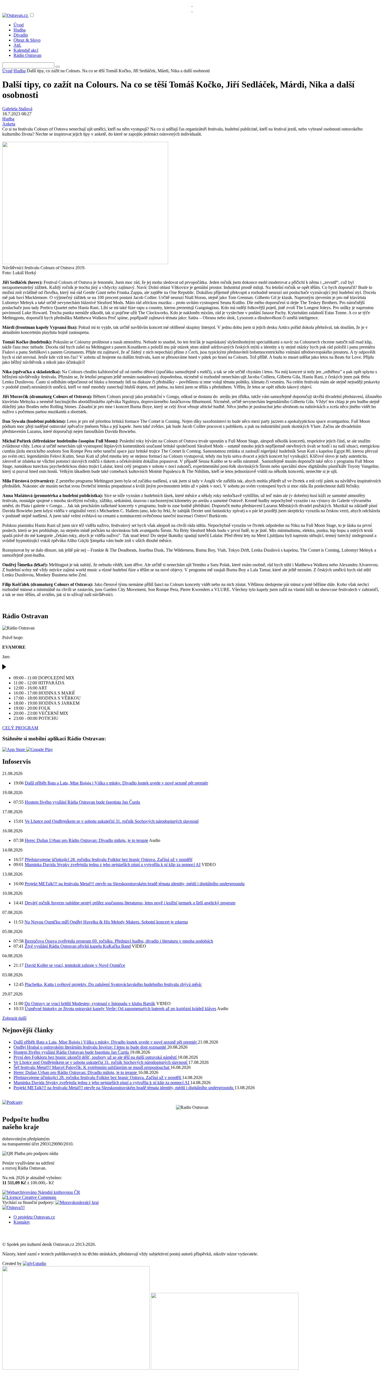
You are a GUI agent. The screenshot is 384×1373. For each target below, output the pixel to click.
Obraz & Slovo (26, 40)
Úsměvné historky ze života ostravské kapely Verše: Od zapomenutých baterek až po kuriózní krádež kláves (120, 1008)
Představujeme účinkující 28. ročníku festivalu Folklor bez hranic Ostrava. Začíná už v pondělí (108, 859)
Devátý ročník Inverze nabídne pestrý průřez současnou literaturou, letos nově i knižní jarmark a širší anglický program (130, 902)
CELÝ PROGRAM (20, 727)
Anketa (8, 124)
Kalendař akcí (25, 50)
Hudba (19, 30)
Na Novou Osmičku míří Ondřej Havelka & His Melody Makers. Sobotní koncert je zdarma (106, 922)
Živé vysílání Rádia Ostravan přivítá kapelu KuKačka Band (78, 946)
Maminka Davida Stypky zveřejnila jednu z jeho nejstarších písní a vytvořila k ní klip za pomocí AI (112, 864)
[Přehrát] (4, 668)
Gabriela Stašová (17, 108)
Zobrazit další (14, 1018)
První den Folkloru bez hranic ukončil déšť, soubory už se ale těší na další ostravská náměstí (95, 1057)
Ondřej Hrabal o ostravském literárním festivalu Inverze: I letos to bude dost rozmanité (90, 1047)
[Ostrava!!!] (13, 1207)
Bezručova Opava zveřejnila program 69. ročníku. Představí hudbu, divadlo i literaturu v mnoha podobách (119, 941)
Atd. (17, 45)
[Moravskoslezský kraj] (77, 1202)
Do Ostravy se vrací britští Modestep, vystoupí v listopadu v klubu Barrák (89, 1003)
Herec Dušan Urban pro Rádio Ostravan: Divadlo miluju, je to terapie (86, 840)
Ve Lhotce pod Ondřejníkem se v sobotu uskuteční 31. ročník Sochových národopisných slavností (111, 821)
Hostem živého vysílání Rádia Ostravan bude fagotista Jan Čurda (82, 802)
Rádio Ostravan (27, 55)
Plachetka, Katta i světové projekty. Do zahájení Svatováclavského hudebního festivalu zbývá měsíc (113, 984)
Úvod (18, 25)
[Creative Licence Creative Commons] (29, 1197)
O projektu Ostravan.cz (34, 1217)
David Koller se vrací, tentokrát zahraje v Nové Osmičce (75, 965)
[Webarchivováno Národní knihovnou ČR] (41, 1192)
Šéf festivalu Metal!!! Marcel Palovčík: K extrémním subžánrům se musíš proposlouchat (91, 1067)
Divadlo (20, 35)
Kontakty (21, 1222)
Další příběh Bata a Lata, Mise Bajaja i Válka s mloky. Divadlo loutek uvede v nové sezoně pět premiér (116, 783)
